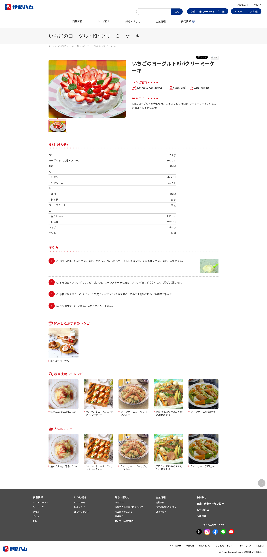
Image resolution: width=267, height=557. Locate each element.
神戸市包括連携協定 (124, 520)
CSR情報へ (161, 511)
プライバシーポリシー (225, 545)
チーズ (36, 516)
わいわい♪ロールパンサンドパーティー (99, 413)
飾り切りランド (81, 511)
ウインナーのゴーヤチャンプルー (134, 413)
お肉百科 (119, 502)
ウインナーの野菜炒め (202, 411)
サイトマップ (245, 545)
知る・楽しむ (132, 21)
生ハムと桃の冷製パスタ (64, 411)
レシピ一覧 (74, 46)
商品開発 (119, 516)
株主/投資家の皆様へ (166, 507)
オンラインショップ (244, 11)
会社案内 (160, 502)
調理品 (36, 511)
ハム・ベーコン (40, 502)
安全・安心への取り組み (210, 503)
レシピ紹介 (104, 21)
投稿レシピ (79, 507)
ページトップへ (261, 483)
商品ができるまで (123, 511)
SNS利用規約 (204, 545)
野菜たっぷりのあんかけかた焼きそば (169, 413)
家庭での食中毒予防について (129, 507)
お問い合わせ (175, 545)
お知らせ (202, 497)
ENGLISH (260, 545)
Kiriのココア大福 (59, 360)
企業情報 (161, 21)
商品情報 (77, 21)
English (257, 4)
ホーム (51, 46)
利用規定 (190, 545)
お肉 (35, 520)
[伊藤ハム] (20, 10)
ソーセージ (38, 507)
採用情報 (186, 21)
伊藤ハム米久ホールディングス (206, 11)
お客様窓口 (242, 4)
